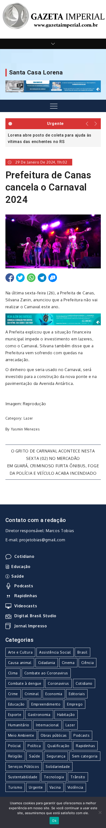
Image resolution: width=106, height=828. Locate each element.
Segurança (56, 756)
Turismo (15, 787)
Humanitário (19, 725)
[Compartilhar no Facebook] (9, 277)
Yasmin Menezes (25, 429)
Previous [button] (87, 123)
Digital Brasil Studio (35, 615)
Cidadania (46, 663)
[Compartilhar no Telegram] (42, 277)
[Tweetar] (20, 277)
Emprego (75, 704)
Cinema (68, 663)
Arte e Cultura (20, 652)
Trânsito (78, 777)
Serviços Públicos (23, 766)
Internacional (47, 725)
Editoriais (77, 694)
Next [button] (96, 123)
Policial (14, 746)
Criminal (32, 694)
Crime (13, 694)
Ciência (87, 663)
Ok (54, 821)
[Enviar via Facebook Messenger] (52, 277)
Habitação (66, 714)
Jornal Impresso (30, 625)
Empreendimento (46, 704)
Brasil (82, 652)
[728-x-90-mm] (53, 318)
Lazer (28, 418)
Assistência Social (55, 652)
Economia (53, 694)
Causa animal (20, 663)
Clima (13, 673)
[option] (53, 138)
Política (34, 746)
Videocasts (25, 605)
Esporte (14, 714)
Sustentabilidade (22, 777)
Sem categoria (85, 756)
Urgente (36, 787)
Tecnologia (54, 777)
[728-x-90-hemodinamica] (53, 86)
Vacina (55, 787)
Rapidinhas (25, 595)
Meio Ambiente (21, 735)
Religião (15, 756)
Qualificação (58, 746)
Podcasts (23, 585)
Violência (75, 787)
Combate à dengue (24, 683)
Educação (21, 566)
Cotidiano (24, 556)
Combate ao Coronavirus (46, 673)
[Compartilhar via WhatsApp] (31, 277)
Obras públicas (54, 735)
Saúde (17, 576)
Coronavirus (58, 683)
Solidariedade (58, 766)
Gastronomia (39, 714)
